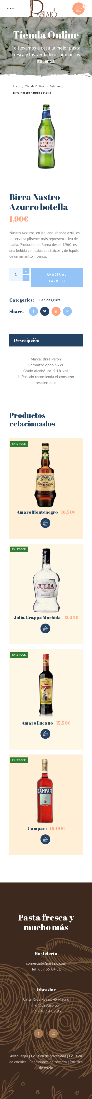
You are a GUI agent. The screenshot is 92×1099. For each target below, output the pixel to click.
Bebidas (55, 86)
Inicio (16, 86)
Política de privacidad (48, 1055)
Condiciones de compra (48, 1061)
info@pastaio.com (46, 1005)
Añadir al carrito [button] (45, 523)
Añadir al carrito (57, 277)
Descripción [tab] (26, 340)
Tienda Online (34, 86)
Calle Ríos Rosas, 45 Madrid (46, 999)
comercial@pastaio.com (46, 963)
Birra (57, 299)
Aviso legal (19, 1055)
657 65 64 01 (49, 969)
